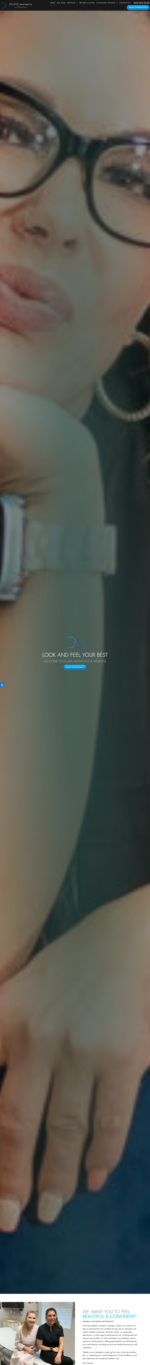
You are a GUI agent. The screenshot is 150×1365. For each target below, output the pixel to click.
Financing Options (105, 3)
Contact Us (124, 3)
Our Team (61, 3)
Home (52, 3)
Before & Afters (87, 3)
